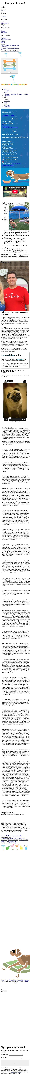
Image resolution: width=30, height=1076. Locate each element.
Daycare (3, 45)
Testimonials (7, 105)
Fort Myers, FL (4, 841)
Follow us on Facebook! (11, 159)
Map (3, 124)
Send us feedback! (16, 163)
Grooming (12, 45)
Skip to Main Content (6, 39)
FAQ (2, 49)
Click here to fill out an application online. (11, 835)
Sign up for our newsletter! (11, 157)
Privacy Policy (12, 980)
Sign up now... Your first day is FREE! (14, 199)
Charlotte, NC (21, 838)
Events (5, 103)
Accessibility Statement (23, 980)
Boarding (7, 45)
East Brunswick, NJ (13, 840)
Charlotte (3, 41)
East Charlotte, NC (23, 840)
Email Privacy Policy (16, 1072)
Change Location (12, 842)
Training (17, 45)
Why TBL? (3, 42)
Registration (3, 46)
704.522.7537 (5, 126)
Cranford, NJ (4, 840)
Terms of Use (4, 980)
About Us (6, 102)
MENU (9, 72)
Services (3, 44)
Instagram (7, 161)
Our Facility (7, 101)
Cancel (2, 991)
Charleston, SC (13, 838)
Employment (7, 106)
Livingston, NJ (12, 841)
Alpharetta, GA (4, 838)
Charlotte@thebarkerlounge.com (10, 127)
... (6, 991)
